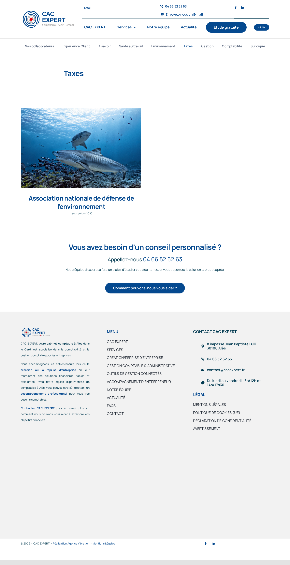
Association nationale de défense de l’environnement (81, 202)
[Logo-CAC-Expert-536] (48, 11)
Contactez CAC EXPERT (38, 408)
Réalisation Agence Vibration (71, 543)
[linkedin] (242, 7)
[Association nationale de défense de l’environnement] (81, 148)
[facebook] (235, 7)
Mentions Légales (104, 543)
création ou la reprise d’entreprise (48, 370)
